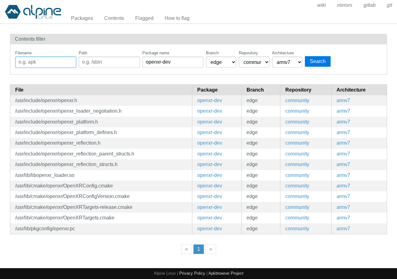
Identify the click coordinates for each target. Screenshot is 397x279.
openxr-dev (209, 100)
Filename (23, 53)
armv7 (343, 100)
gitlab (370, 5)
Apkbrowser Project (225, 273)
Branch (212, 53)
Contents (114, 18)
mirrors (344, 5)
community (297, 100)
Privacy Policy (192, 273)
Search (318, 61)
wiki (321, 5)
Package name (155, 53)
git (389, 5)
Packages (82, 18)
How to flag (177, 18)
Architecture (283, 53)
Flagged (144, 18)
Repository (248, 53)
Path (83, 53)
